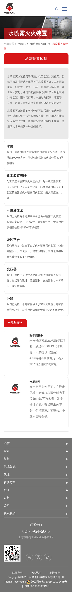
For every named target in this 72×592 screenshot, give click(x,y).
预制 (21, 44)
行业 (7, 490)
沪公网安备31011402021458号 (49, 581)
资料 (7, 497)
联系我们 (10, 513)
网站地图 (36, 572)
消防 (7, 443)
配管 (7, 451)
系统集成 (10, 466)
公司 (7, 505)
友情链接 (54, 572)
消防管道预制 (38, 44)
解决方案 (10, 482)
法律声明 (17, 572)
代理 (7, 474)
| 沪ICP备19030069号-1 (36, 586)
